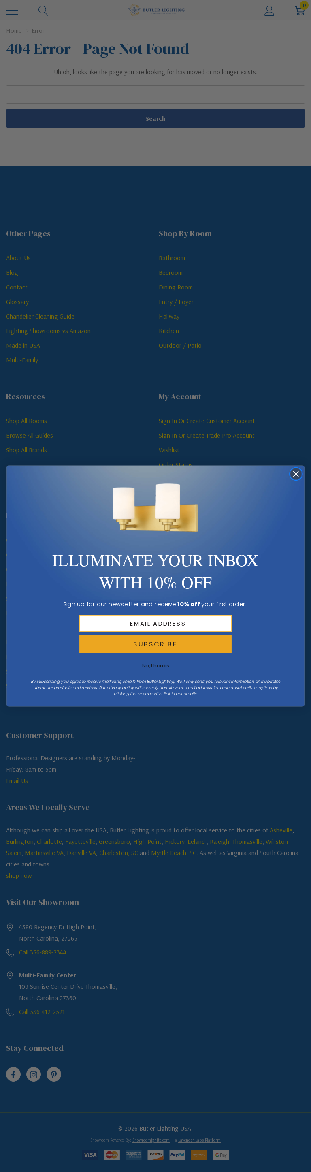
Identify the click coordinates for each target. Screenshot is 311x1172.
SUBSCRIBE (155, 644)
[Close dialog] (296, 474)
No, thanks (155, 665)
